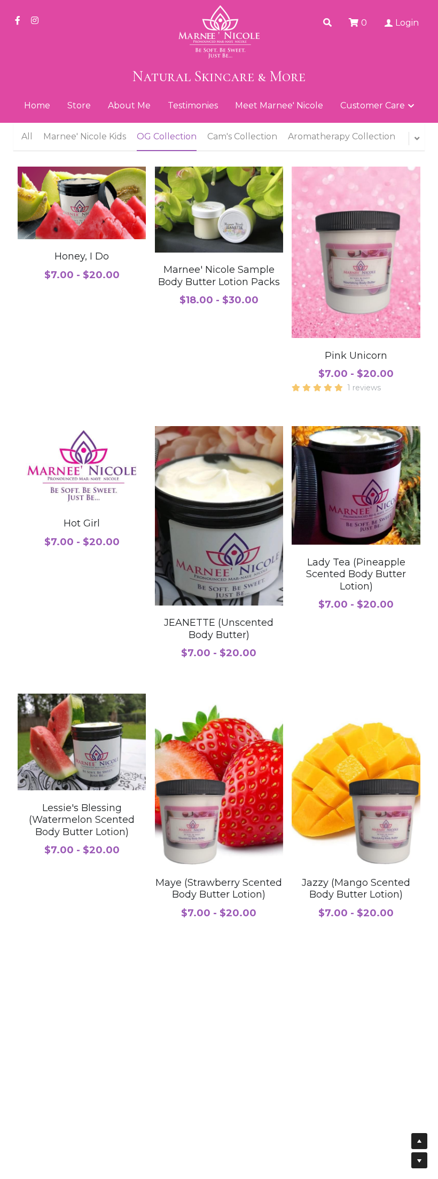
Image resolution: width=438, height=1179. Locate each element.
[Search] (327, 22)
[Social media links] (17, 20)
